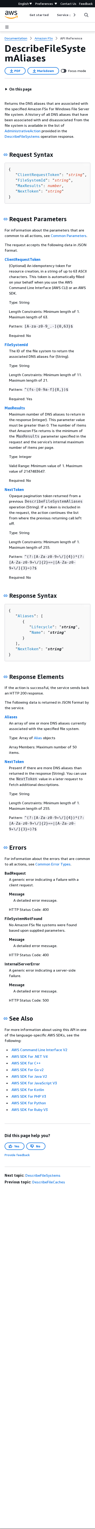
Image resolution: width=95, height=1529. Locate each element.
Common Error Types (53, 864)
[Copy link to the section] (5, 154)
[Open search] (86, 14)
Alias (38, 738)
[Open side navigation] (7, 27)
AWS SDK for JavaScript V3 (34, 1083)
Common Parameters (68, 235)
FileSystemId (31, 180)
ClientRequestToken (38, 175)
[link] (71, 38)
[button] (18, 89)
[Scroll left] (26, 15)
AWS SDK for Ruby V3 (30, 1109)
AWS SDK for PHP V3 (29, 1096)
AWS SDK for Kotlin (28, 1089)
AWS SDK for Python (29, 1103)
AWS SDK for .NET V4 (30, 1056)
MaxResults (29, 186)
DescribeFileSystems (22, 136)
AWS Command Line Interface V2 (39, 1049)
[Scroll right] (74, 15)
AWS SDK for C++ (26, 1063)
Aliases (26, 616)
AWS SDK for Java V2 (29, 1076)
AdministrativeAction (23, 131)
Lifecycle (42, 627)
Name (36, 632)
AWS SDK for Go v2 (28, 1069)
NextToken (28, 191)
